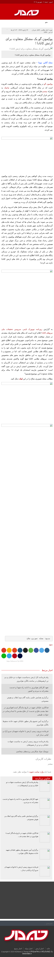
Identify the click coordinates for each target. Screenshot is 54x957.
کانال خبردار (36, 30)
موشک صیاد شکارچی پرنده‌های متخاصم (32, 751)
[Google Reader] (9, 650)
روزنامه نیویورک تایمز (32, 329)
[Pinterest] (14, 655)
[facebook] (36, 650)
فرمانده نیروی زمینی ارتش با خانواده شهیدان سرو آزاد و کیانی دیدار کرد (25, 733)
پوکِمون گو (48, 84)
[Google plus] (3, 650)
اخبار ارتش (39, 948)
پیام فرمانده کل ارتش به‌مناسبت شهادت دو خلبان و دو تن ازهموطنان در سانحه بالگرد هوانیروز (26, 679)
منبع (51, 644)
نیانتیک (6, 87)
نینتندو (45, 91)
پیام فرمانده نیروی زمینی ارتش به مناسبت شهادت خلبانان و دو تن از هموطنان (28, 743)
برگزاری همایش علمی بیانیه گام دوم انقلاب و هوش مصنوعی (27, 699)
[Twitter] (41, 650)
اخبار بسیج (18, 948)
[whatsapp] (3, 655)
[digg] (47, 650)
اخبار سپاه (29, 948)
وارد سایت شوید (36, 772)
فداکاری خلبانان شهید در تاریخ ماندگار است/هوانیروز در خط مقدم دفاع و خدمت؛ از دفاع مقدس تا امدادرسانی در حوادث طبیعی (25, 711)
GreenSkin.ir (27, 954)
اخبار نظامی (44, 30)
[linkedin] (20, 650)
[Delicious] (25, 650)
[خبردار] (27, 14)
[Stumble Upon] (14, 650)
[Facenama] (20, 655)
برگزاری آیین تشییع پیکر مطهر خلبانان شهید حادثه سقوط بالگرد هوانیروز (25, 723)
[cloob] (30, 650)
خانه (48, 948)
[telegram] (9, 655)
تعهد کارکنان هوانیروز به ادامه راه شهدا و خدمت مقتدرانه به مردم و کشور (29, 689)
